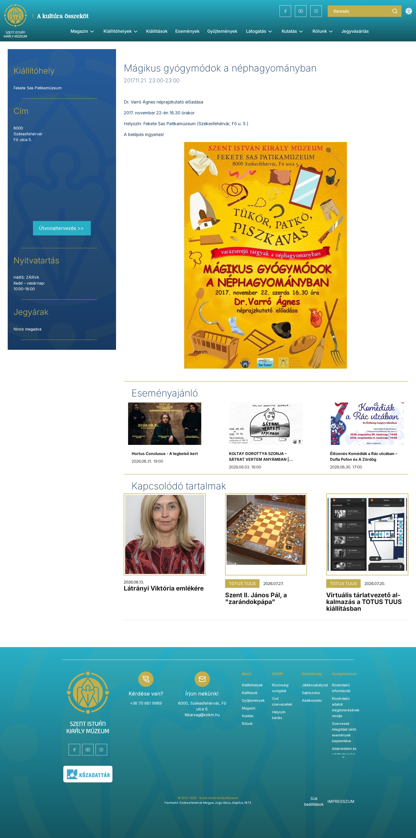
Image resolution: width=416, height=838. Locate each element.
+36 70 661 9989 (146, 703)
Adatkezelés (312, 700)
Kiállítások (157, 31)
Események (187, 31)
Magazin (248, 708)
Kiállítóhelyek (118, 31)
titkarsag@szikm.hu (202, 714)
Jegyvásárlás (355, 31)
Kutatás (248, 716)
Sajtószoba (311, 693)
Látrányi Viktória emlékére (164, 588)
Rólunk (247, 723)
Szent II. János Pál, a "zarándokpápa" (256, 598)
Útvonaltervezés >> (61, 228)
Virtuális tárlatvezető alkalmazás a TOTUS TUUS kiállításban (364, 601)
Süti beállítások (314, 801)
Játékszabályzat (315, 685)
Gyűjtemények (222, 31)
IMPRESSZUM (340, 801)
